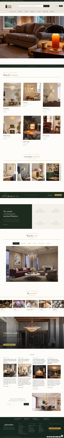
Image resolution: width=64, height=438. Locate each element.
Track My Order (21, 425)
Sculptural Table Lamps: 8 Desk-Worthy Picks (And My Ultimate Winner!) (10, 361)
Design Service (51, 0)
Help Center (61, 0)
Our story (5, 224)
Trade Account (41, 428)
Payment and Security (21, 426)
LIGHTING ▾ (20, 11)
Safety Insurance (41, 429)
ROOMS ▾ (26, 11)
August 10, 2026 (35, 357)
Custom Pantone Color (32, 431)
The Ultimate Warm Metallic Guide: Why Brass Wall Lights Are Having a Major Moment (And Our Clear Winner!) (39, 361)
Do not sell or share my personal (23, 433)
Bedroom (29, 243)
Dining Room (23, 243)
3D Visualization (31, 427)
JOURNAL (52, 11)
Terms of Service (21, 432)
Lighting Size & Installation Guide (32, 426)
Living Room (16, 243)
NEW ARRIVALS (13, 11)
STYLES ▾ (39, 11)
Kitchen (34, 243)
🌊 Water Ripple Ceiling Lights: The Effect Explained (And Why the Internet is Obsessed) (53, 361)
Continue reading (5, 386)
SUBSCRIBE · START (55, 428)
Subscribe (26, 404)
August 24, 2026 (6, 357)
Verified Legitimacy (41, 430)
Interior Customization (31, 429)
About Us (40, 425)
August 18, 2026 (20, 357)
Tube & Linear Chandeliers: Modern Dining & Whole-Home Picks (24, 361)
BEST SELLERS (45, 11)
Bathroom (48, 243)
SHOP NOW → (5, 111)
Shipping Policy (21, 430)
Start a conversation (9, 344)
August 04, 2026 (50, 357)
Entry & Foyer (41, 243)
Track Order (56, 0)
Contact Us (40, 426)
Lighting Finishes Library (32, 430)
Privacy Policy (20, 428)
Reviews (40, 432)
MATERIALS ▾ (32, 11)
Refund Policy (20, 429)
